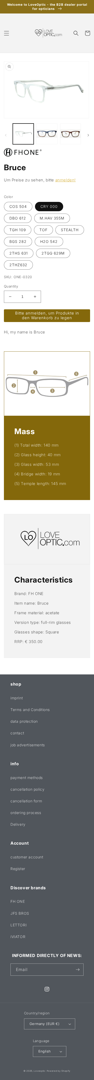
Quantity (11, 286)
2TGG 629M (53, 253)
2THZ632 (18, 265)
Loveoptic (39, 1071)
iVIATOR (17, 936)
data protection (24, 721)
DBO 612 (17, 218)
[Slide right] (88, 135)
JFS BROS (19, 913)
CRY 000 (49, 206)
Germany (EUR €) (45, 1024)
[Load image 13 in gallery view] (46, 134)
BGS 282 (18, 241)
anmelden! (65, 179)
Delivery (18, 824)
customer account (26, 857)
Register (17, 868)
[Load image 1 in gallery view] (23, 134)
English (44, 1051)
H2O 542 (49, 241)
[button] (6, 33)
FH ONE (17, 901)
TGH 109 (17, 230)
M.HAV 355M (52, 218)
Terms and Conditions (30, 709)
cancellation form (26, 801)
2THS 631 (18, 253)
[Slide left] (5, 135)
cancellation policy (27, 789)
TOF (43, 230)
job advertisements (27, 745)
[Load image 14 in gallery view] (70, 134)
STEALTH (70, 230)
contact (17, 733)
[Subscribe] (77, 969)
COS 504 (18, 206)
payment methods (26, 777)
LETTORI (18, 925)
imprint (16, 698)
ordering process (25, 812)
